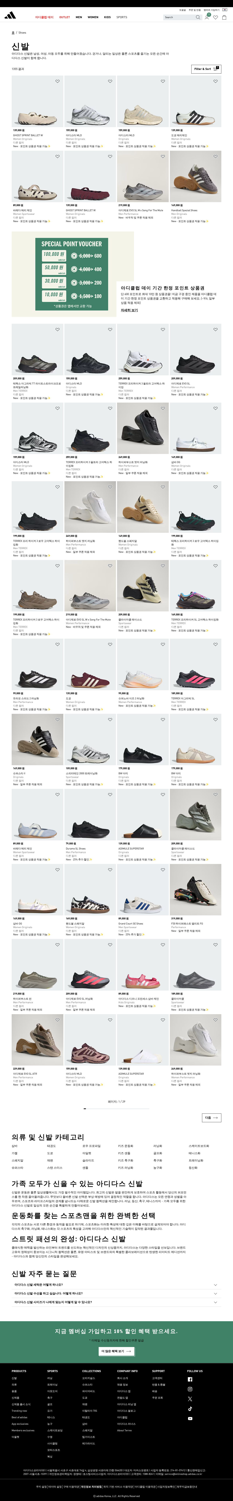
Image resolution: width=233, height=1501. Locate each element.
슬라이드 (88, 1160)
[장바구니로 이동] (224, 17)
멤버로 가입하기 (212, 10)
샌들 (85, 1168)
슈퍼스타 (17, 1168)
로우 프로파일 (91, 1146)
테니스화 (194, 1153)
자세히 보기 (129, 310)
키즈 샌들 (124, 1153)
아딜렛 (86, 1153)
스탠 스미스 (54, 1168)
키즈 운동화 (125, 1146)
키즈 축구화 (125, 1160)
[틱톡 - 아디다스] (204, 1409)
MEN (79, 17)
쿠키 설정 (41, 1487)
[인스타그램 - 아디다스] (204, 1390)
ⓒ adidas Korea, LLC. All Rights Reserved (116, 1496)
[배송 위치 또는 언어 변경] (225, 10)
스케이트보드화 (199, 1146)
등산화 (193, 1168)
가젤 (14, 1153)
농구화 (157, 1168)
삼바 (14, 1146)
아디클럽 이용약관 (145, 1487)
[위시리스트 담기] (57, 82)
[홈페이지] (10, 15)
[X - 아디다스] (204, 1399)
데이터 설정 (55, 1487)
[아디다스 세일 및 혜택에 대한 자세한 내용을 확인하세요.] (116, 3)
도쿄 (50, 1153)
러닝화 (157, 1146)
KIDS (107, 17)
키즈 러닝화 (125, 1168)
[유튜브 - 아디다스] (204, 1419)
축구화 (157, 1160)
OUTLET (64, 17)
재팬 (50, 1160)
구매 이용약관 (71, 1487)
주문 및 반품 (195, 10)
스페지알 (17, 1160)
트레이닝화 (196, 1160)
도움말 (182, 10)
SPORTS (121, 17)
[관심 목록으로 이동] (215, 17)
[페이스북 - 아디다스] (204, 1380)
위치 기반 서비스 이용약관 (118, 1487)
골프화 (157, 1153)
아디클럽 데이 (44, 17)
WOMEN (93, 17)
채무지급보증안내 (187, 1487)
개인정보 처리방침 (91, 1487)
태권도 (51, 1146)
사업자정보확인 (166, 1487)
